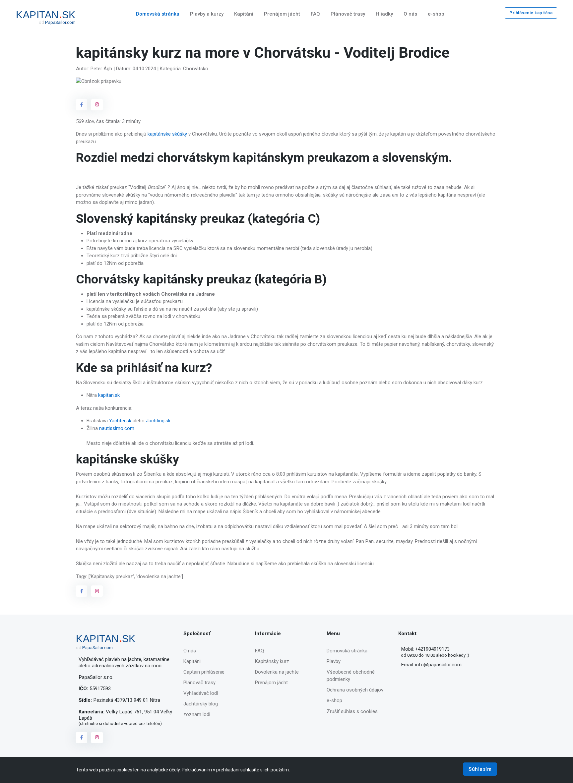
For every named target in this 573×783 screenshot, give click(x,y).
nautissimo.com (116, 428)
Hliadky (384, 14)
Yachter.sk (120, 421)
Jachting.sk (157, 421)
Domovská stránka (157, 14)
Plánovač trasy (348, 14)
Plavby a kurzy (206, 14)
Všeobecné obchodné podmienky (351, 676)
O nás (410, 14)
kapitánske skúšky (166, 134)
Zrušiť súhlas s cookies (352, 711)
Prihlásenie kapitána (530, 12)
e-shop (436, 14)
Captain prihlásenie (203, 672)
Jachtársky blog (200, 704)
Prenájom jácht (282, 14)
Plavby (334, 661)
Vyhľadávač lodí (200, 693)
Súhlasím (480, 769)
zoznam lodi (196, 714)
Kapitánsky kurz (272, 661)
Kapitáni (243, 14)
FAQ (315, 14)
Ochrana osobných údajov (355, 690)
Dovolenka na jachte (277, 672)
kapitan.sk (109, 395)
